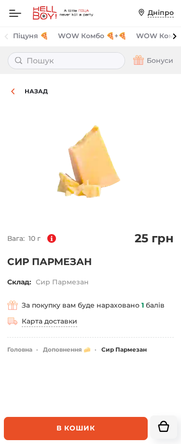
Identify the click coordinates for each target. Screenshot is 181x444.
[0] (163, 427)
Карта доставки (49, 321)
